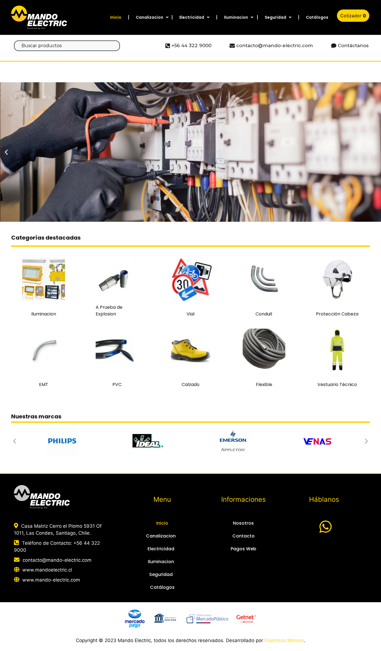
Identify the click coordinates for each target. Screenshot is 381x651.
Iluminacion (236, 17)
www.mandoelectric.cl (47, 570)
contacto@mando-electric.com (57, 560)
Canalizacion (149, 17)
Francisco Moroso (284, 640)
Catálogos (317, 17)
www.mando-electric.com (51, 580)
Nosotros (243, 523)
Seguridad (275, 17)
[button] (180, 217)
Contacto (243, 536)
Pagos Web (243, 549)
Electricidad (191, 17)
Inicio (115, 17)
